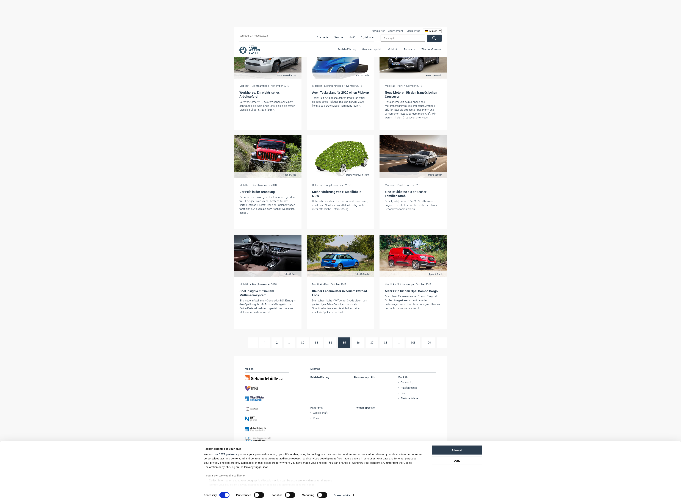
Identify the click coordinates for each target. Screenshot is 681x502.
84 (330, 342)
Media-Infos (413, 30)
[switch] (259, 495)
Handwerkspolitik (372, 49)
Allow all (457, 450)
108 (413, 342)
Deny (457, 460)
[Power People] (267, 388)
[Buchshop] (267, 429)
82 (302, 342)
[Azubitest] (267, 408)
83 (316, 342)
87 (371, 342)
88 (385, 342)
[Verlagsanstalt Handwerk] (267, 439)
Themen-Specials (432, 49)
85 (344, 342)
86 (358, 342)
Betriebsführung (346, 49)
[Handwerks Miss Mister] (267, 398)
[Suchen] (434, 38)
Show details (342, 495)
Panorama (410, 49)
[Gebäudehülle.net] (267, 377)
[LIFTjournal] (267, 419)
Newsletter (378, 30)
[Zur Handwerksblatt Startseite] (249, 49)
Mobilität (393, 49)
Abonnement (395, 30)
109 (428, 342)
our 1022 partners (225, 454)
